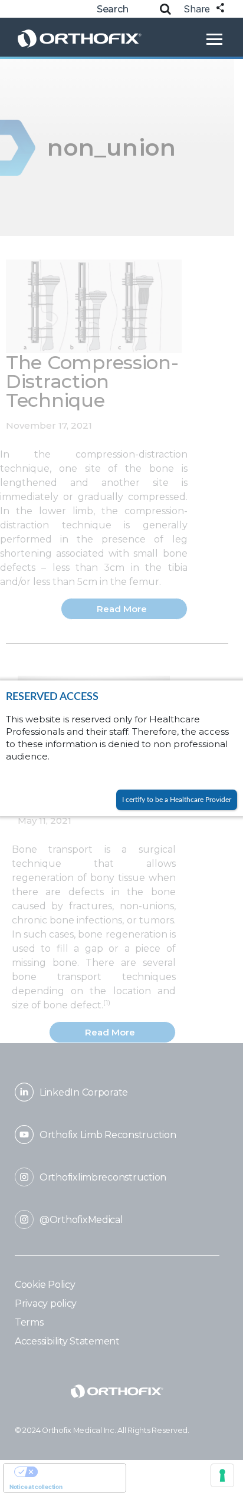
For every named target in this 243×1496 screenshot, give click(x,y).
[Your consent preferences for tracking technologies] (222, 1475)
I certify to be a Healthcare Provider (176, 799)
